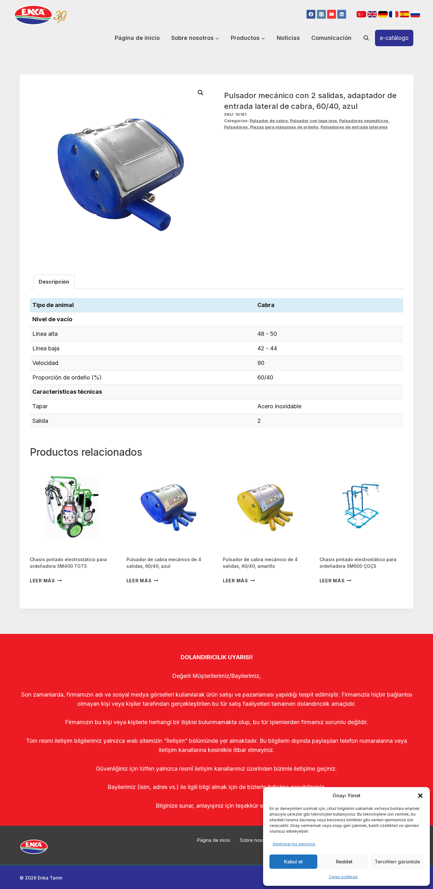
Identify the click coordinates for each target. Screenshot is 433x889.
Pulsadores (236, 127)
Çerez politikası (343, 876)
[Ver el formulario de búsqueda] (366, 38)
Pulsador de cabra (269, 120)
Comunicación (331, 37)
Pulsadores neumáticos (363, 120)
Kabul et (293, 862)
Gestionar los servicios (294, 844)
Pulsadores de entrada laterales (354, 127)
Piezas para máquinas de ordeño (284, 127)
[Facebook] (311, 14)
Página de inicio (137, 37)
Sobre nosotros (256, 840)
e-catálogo (394, 37)
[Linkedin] (341, 14)
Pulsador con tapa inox (313, 120)
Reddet (344, 862)
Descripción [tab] (54, 282)
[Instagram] (321, 14)
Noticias (288, 37)
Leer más (42, 580)
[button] (420, 795)
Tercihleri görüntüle (397, 862)
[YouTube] (331, 14)
